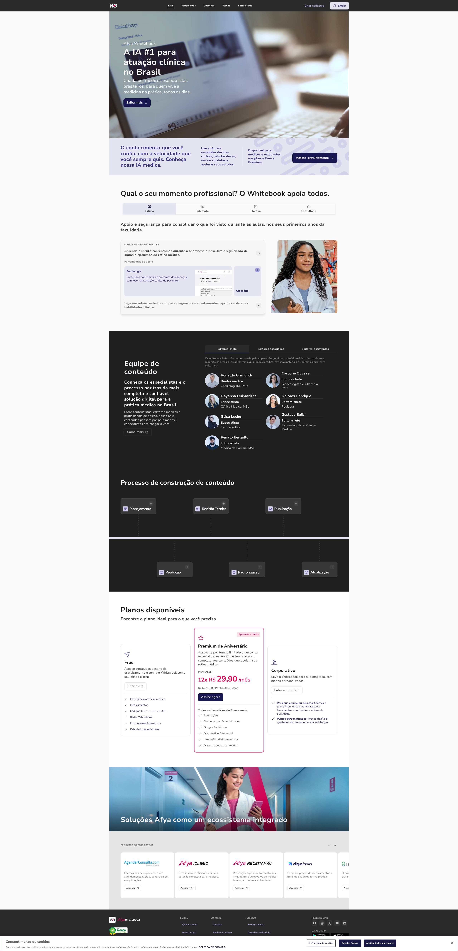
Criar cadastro (314, 6)
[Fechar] (452, 943)
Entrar (342, 6)
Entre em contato (286, 690)
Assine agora (210, 697)
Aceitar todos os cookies (380, 943)
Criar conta (135, 686)
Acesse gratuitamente (312, 158)
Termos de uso (256, 924)
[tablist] (229, 208)
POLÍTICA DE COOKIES (212, 947)
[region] (229, 943)
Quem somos (189, 924)
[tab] (149, 208)
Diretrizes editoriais (259, 932)
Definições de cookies (321, 943)
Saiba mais (134, 103)
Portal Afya (188, 932)
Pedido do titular (222, 932)
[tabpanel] (229, 264)
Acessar (130, 888)
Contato (217, 924)
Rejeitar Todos (350, 943)
